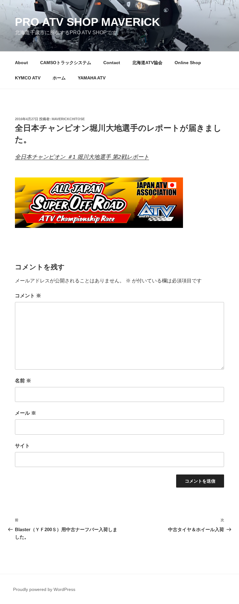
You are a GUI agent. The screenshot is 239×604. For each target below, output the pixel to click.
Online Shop (188, 62)
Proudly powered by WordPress (44, 589)
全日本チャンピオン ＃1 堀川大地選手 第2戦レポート (82, 157)
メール (25, 413)
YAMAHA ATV (91, 77)
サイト (22, 445)
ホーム (59, 77)
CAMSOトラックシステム (65, 62)
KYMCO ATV (27, 77)
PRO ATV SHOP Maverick (87, 22)
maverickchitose (68, 119)
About (21, 62)
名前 (23, 380)
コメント (28, 295)
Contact (111, 62)
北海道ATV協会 (147, 62)
